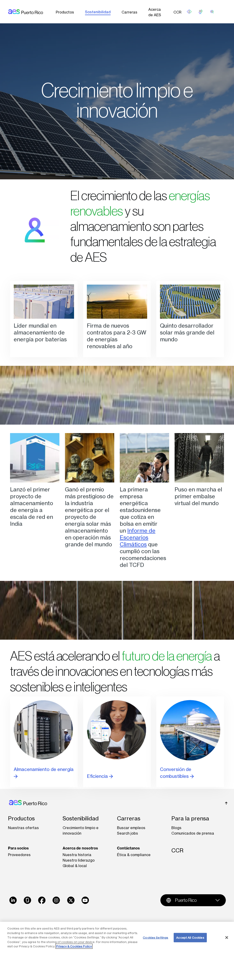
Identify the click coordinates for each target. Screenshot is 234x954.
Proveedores (19, 854)
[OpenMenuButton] (189, 11)
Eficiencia (98, 776)
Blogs (176, 827)
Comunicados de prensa (192, 833)
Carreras (129, 12)
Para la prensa (190, 818)
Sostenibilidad (98, 12)
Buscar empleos (131, 827)
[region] (117, 938)
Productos (65, 12)
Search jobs (127, 833)
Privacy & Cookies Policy (74, 946)
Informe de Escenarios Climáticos (137, 537)
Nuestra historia (77, 854)
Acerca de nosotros (80, 848)
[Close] (227, 937)
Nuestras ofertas (23, 827)
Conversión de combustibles (175, 772)
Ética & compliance (134, 854)
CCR (177, 12)
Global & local (75, 865)
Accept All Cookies (190, 937)
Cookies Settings (155, 937)
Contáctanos (128, 848)
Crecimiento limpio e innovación (80, 830)
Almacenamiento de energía (44, 769)
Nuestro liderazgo (79, 860)
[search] (212, 11)
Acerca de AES (154, 12)
